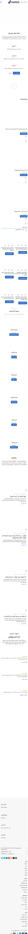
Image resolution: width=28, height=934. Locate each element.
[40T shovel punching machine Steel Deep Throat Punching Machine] (7, 237)
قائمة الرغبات (24, 926)
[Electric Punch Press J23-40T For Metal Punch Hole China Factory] (14, 114)
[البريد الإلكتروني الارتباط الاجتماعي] (11, 858)
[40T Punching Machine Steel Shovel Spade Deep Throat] (20, 237)
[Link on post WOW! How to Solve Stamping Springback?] (14, 479)
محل (26, 906)
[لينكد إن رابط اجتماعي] (7, 858)
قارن (26, 923)
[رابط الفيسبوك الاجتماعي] (16, 858)
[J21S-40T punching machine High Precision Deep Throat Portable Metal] (20, 286)
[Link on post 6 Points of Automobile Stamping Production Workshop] (14, 599)
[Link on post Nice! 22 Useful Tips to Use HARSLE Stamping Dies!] (14, 518)
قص (26, 866)
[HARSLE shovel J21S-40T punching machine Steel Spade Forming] (20, 262)
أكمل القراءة (23, 503)
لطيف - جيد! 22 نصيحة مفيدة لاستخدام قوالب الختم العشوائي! (14, 537)
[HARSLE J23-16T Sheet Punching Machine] (14, 156)
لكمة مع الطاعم (24, 883)
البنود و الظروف (24, 917)
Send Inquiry (23, 133)
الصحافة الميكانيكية (23, 885)
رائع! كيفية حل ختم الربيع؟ (18, 496)
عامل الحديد (24, 889)
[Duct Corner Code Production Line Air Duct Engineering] (7, 286)
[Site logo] (13, 1)
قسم (26, 861)
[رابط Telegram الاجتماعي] (2, 858)
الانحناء (25, 863)
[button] (14, 86)
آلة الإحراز (25, 880)
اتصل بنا (25, 909)
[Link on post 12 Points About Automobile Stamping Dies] (14, 559)
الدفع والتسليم (24, 921)
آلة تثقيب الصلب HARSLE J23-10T (20, 211)
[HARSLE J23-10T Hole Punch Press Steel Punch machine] (14, 197)
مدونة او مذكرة (24, 904)
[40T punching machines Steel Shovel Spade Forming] (7, 262)
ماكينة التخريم (23, 494)
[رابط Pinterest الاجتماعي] (9, 858)
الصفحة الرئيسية (24, 897)
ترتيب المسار (24, 914)
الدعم (26, 912)
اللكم (26, 870)
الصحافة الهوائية (24, 887)
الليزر (26, 872)
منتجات (25, 878)
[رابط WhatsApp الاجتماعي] (4, 858)
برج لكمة (25, 892)
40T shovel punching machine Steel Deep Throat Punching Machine (7, 249)
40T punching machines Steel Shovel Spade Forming (7, 273)
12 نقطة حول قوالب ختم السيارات (15, 577)
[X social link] (14, 858)
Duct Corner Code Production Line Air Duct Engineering (7, 297)
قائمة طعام (25, 895)
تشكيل (25, 868)
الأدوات (25, 875)
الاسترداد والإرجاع (23, 919)
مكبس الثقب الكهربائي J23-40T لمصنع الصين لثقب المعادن (16, 129)
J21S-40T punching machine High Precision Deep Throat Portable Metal (21, 298)
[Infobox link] (14, 804)
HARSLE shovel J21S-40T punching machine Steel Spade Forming (20, 274)
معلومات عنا (24, 900)
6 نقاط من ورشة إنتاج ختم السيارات (15, 616)
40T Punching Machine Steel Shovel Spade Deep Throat (21, 248)
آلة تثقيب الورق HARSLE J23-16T (20, 170)
